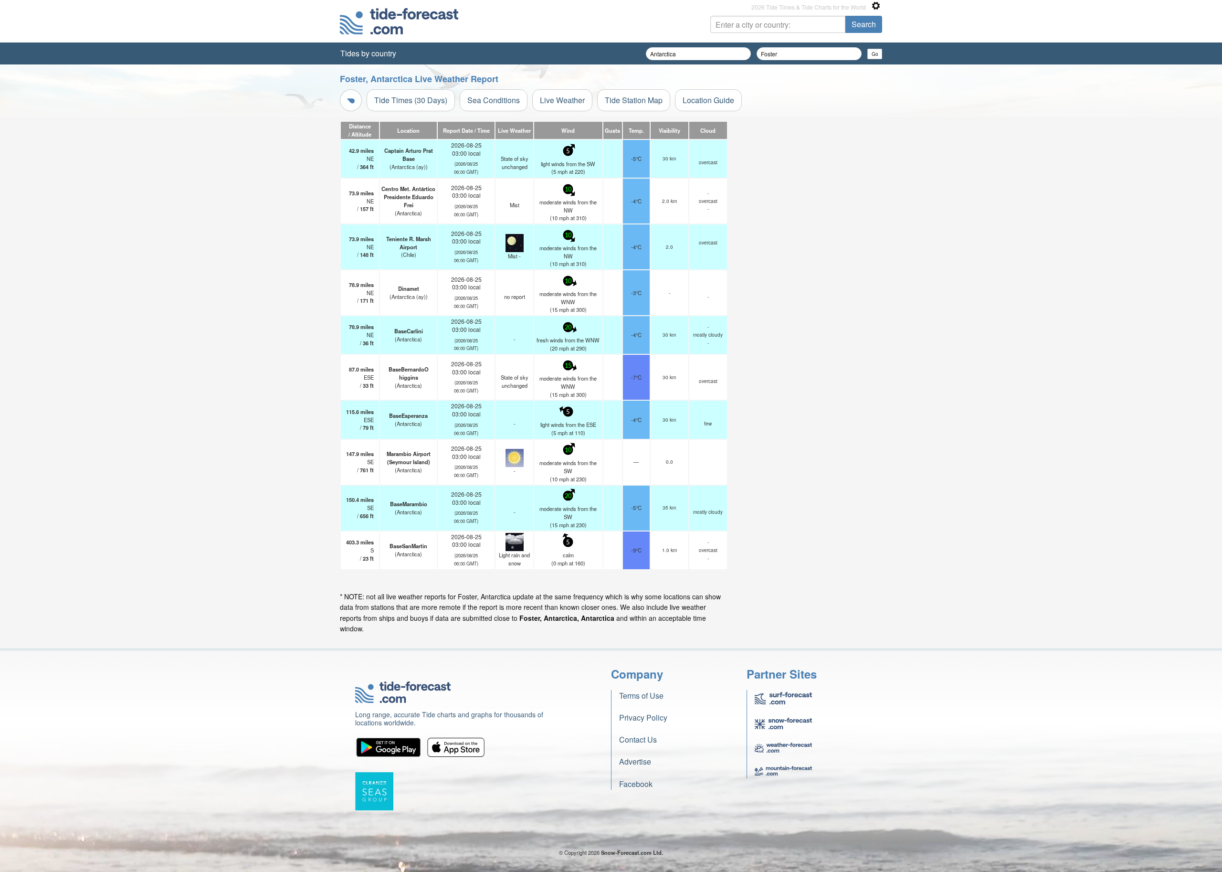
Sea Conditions (493, 100)
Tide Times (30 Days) (410, 100)
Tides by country (368, 53)
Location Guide (708, 100)
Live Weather (562, 100)
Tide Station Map (634, 100)
